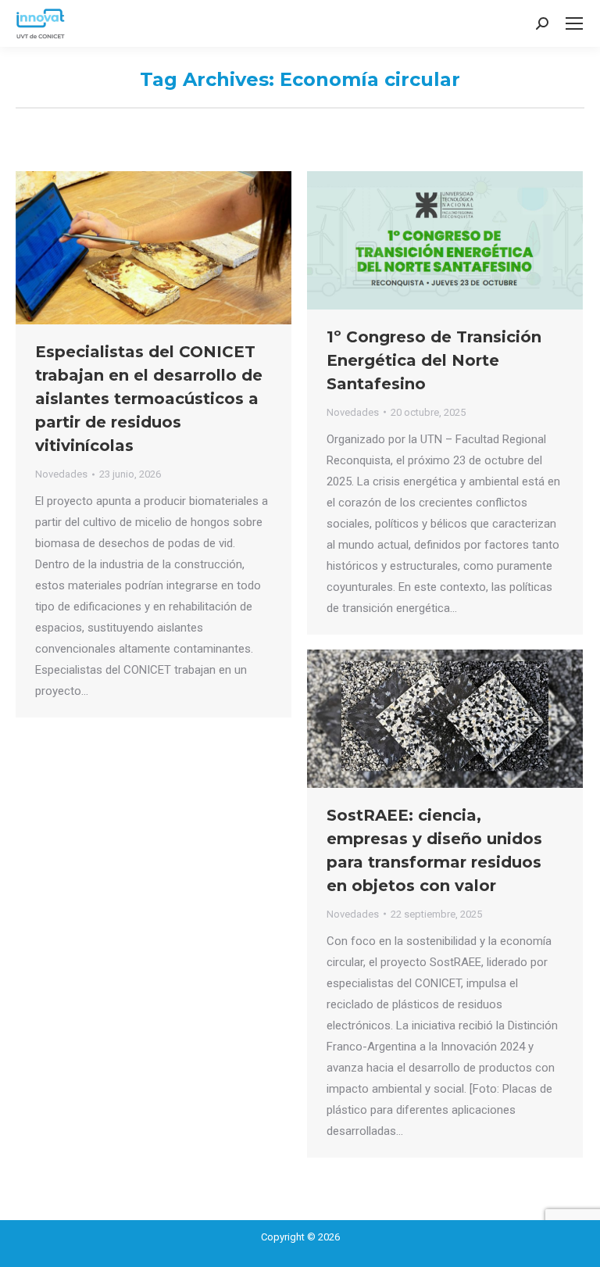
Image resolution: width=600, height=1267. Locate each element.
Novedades (61, 474)
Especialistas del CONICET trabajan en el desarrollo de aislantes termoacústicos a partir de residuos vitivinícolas (148, 398)
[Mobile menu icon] (574, 23)
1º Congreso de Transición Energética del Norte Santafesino (434, 360)
